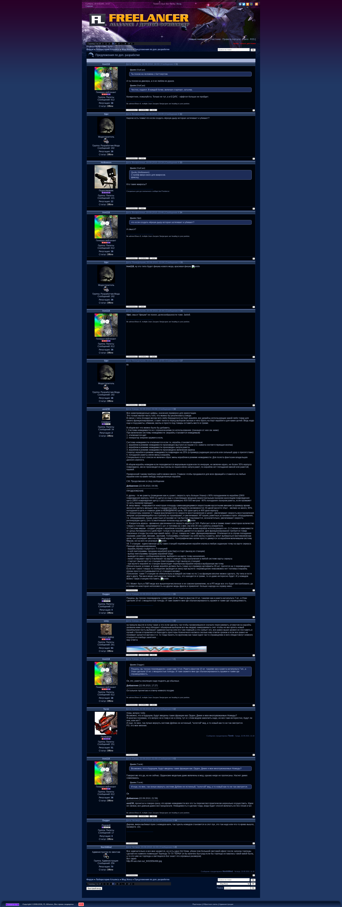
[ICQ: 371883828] (153, 110)
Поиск (245, 39)
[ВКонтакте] (240, 4)
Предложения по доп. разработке (152, 49)
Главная (89, 6)
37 (181, 361)
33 (181, 162)
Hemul (110, 46)
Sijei (106, 114)
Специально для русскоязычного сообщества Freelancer (147, 191)
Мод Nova (127, 49)
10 (129, 44)
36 (181, 311)
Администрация (226, 904)
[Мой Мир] (251, 4)
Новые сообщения (198, 39)
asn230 (106, 409)
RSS (252, 39)
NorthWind (106, 847)
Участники (215, 39)
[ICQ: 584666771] (142, 158)
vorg (106, 621)
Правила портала (231, 39)
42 (174, 709)
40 (174, 621)
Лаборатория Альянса (107, 49)
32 (181, 114)
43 (174, 758)
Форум (90, 49)
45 (175, 847)
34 (181, 212)
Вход (179, 4)
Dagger (106, 594)
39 (174, 594)
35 (181, 262)
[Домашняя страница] (142, 208)
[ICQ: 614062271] (153, 655)
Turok (106, 709)
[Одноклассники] (248, 4)
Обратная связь (210, 904)
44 (176, 820)
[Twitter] (244, 4)
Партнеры (197, 904)
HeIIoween (106, 162)
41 (174, 659)
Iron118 (106, 64)
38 (174, 409)
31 (176, 64)
